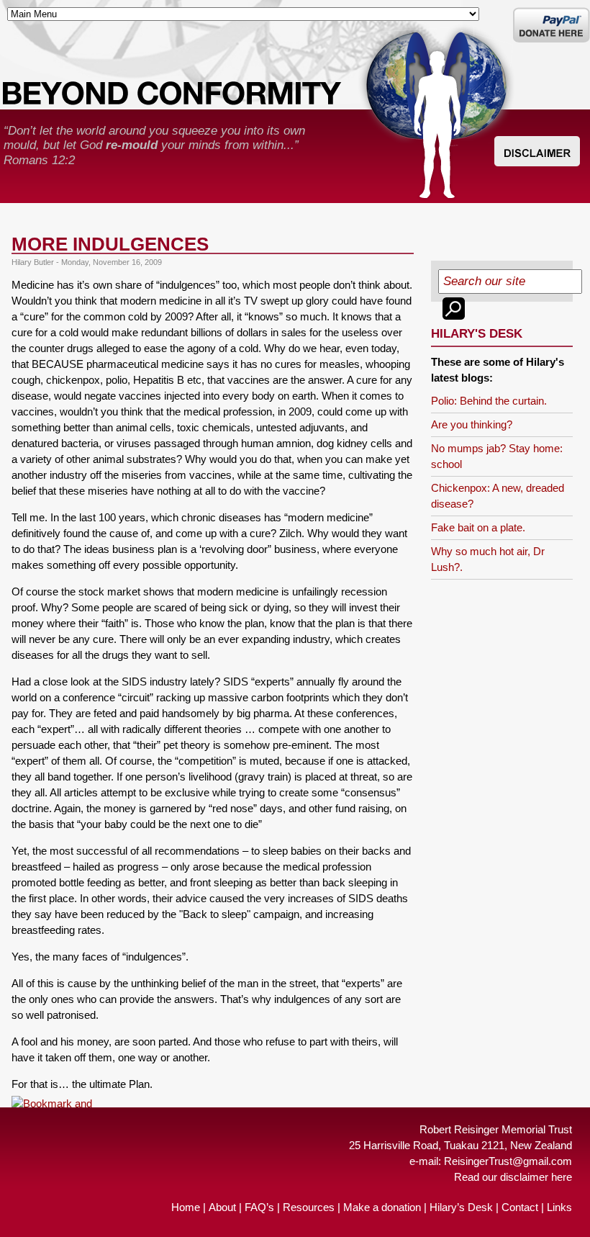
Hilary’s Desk (461, 1207)
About (222, 1207)
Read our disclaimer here (513, 1177)
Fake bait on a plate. (478, 527)
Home (185, 1207)
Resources (309, 1207)
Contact (520, 1207)
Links (559, 1207)
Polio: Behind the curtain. (489, 401)
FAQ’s (259, 1207)
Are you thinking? (471, 424)
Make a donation (382, 1207)
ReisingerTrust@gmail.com (508, 1161)
